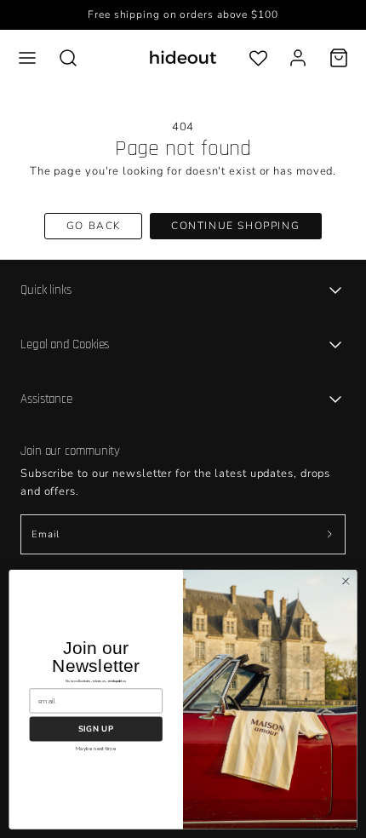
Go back (93, 225)
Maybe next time (96, 748)
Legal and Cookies (64, 344)
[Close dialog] (345, 580)
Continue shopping (235, 225)
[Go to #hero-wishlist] (258, 57)
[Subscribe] (329, 534)
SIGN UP (95, 728)
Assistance (46, 399)
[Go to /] (183, 57)
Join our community (70, 451)
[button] (27, 57)
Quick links (45, 290)
